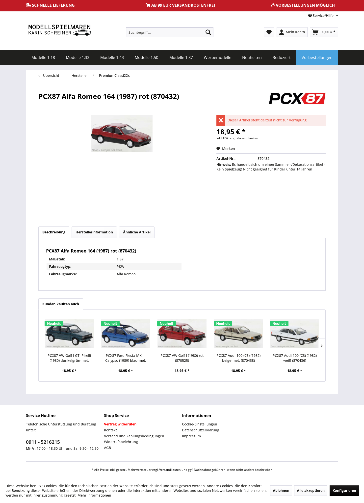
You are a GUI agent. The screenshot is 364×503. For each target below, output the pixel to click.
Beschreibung (53, 232)
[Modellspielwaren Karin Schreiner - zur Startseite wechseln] (59, 31)
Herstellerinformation (94, 232)
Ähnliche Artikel (137, 232)
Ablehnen (281, 490)
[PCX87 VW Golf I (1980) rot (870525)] (182, 333)
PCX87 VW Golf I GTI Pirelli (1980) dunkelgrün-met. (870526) (69, 358)
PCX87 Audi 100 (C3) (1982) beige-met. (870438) (238, 358)
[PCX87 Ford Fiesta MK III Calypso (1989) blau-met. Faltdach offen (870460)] (125, 333)
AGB (107, 447)
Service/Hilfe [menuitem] (323, 15)
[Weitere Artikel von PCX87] (297, 101)
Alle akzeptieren (311, 490)
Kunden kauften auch (60, 304)
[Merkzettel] (269, 32)
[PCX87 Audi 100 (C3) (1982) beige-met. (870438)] (238, 333)
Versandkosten (170, 470)
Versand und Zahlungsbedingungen (134, 436)
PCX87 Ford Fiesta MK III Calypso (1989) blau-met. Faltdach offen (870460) (125, 358)
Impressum (191, 436)
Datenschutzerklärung (200, 430)
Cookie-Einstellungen (199, 424)
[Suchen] (208, 32)
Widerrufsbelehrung (121, 441)
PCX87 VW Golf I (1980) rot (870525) (182, 358)
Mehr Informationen (94, 495)
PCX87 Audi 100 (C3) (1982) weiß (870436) (295, 358)
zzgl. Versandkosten (244, 138)
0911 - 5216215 (43, 442)
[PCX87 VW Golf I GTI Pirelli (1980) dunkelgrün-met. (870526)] (69, 333)
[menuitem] (169, 32)
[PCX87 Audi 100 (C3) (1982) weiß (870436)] (294, 333)
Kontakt (110, 430)
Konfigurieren (344, 490)
